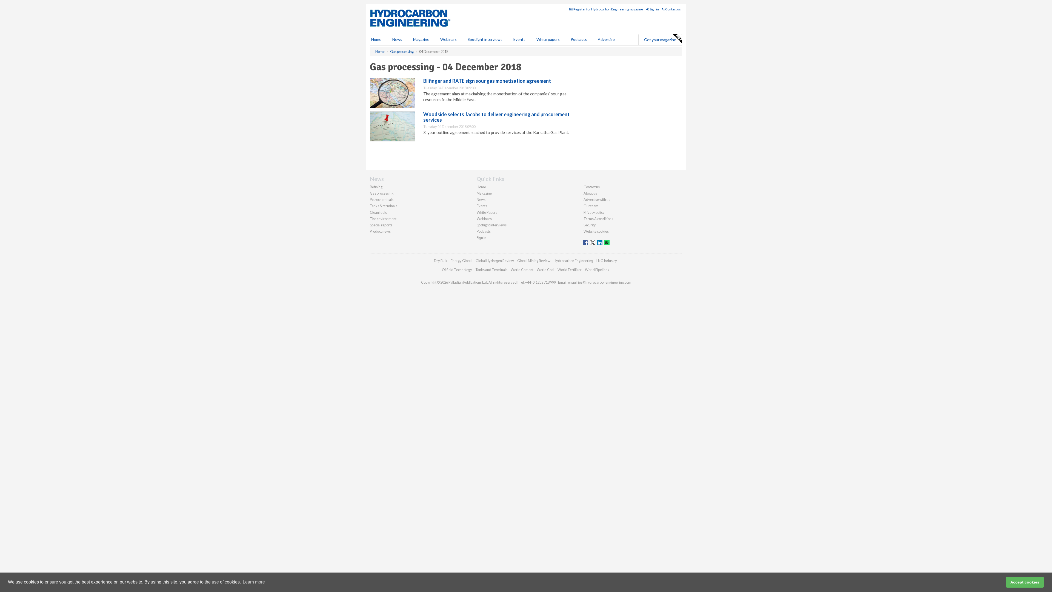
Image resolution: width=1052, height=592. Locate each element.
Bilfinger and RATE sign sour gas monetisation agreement (487, 81)
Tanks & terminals (383, 206)
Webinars (448, 39)
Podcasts (579, 39)
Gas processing (381, 193)
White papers (548, 39)
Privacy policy (594, 212)
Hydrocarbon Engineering (573, 260)
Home (376, 39)
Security (590, 225)
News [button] (397, 39)
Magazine (421, 39)
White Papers (487, 212)
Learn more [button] (254, 582)
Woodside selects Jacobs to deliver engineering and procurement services (496, 117)
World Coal (545, 269)
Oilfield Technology (457, 269)
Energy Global (461, 260)
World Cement (522, 269)
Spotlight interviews (485, 39)
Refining (376, 187)
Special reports (381, 225)
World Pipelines (597, 269)
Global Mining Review (533, 260)
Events (519, 39)
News (481, 199)
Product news (380, 231)
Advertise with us (597, 199)
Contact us (673, 9)
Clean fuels (378, 212)
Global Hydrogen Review (495, 260)
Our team (591, 206)
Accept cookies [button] (1024, 582)
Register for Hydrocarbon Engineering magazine (608, 9)
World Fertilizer (570, 269)
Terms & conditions (598, 219)
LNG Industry (606, 260)
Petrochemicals (381, 199)
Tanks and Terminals (491, 269)
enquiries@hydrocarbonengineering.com (599, 282)
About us (590, 193)
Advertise (606, 39)
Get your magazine (660, 39)
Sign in (654, 9)
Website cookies (596, 231)
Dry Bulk (440, 260)
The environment (383, 219)
